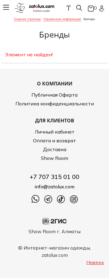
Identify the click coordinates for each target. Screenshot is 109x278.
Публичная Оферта (54, 95)
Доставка (54, 149)
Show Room (54, 158)
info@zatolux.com (54, 187)
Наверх (95, 262)
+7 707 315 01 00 (54, 176)
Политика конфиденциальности (54, 104)
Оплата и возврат (54, 140)
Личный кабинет (54, 132)
